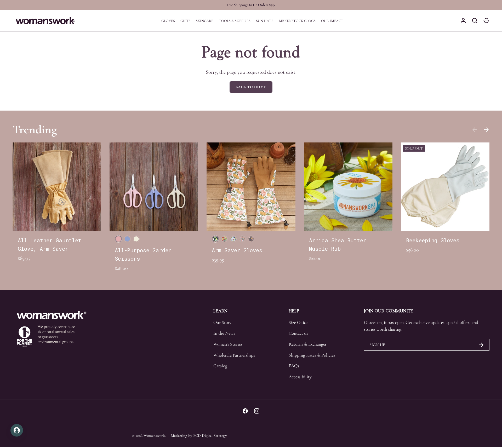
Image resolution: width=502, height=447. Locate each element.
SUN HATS (264, 21)
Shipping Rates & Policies (312, 355)
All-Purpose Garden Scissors (143, 254)
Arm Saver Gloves (237, 250)
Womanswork (154, 435)
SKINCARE (204, 21)
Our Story (222, 322)
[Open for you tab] (16, 430)
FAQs (294, 366)
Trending (35, 129)
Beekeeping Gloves (432, 240)
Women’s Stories (227, 344)
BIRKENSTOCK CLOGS (297, 21)
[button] (486, 20)
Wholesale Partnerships (234, 355)
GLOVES (168, 21)
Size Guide (298, 322)
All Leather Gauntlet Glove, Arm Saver (49, 244)
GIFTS (185, 21)
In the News (224, 333)
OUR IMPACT (332, 21)
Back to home (251, 87)
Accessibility (300, 377)
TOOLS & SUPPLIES (234, 21)
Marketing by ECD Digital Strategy (199, 435)
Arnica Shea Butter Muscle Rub (337, 244)
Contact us (298, 333)
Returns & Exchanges (308, 344)
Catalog (220, 366)
